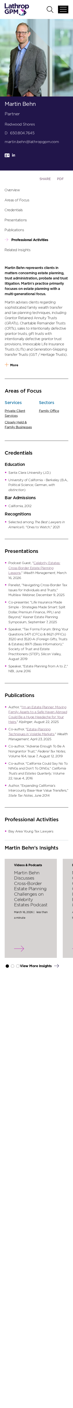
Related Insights (17, 250)
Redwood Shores (20, 124)
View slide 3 (17, 966)
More (14, 365)
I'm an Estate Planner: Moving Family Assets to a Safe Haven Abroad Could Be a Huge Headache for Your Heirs (37, 715)
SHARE (45, 180)
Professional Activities (29, 240)
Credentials (14, 210)
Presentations (16, 220)
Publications (14, 230)
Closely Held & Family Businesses (18, 425)
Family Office (49, 411)
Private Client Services (15, 413)
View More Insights (36, 966)
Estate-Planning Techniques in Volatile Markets (31, 732)
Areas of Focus (17, 200)
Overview (12, 190)
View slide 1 (7, 966)
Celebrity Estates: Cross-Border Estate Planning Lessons (34, 568)
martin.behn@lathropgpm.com (32, 142)
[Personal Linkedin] (13, 157)
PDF (60, 179)
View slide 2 (12, 966)
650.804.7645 (22, 133)
